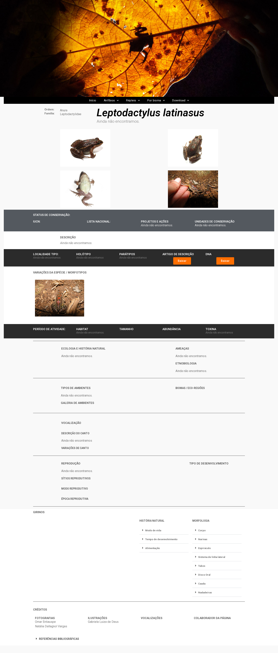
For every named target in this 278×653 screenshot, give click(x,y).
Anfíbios (109, 100)
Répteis (131, 100)
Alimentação (152, 548)
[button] (182, 261)
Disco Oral (204, 574)
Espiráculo (204, 548)
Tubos (201, 565)
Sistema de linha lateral (211, 557)
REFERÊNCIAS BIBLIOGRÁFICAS (59, 639)
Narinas (202, 539)
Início (92, 100)
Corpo (202, 530)
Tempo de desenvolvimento (161, 539)
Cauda (201, 583)
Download (178, 100)
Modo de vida (153, 530)
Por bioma (154, 100)
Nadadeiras (205, 592)
